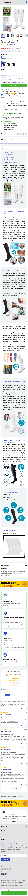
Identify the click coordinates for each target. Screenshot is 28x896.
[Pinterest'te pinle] (20, 134)
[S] (3, 64)
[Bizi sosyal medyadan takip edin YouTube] (7, 869)
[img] (4, 693)
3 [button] (14, 788)
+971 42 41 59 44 (14, 884)
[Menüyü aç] (2, 2)
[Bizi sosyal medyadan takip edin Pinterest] (5, 869)
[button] (4, 44)
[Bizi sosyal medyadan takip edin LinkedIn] (10, 869)
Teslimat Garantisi (7, 97)
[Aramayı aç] (22, 2)
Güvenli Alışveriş (7, 121)
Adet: (2, 74)
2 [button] (12, 788)
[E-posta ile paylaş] (26, 134)
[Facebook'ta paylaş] (18, 134)
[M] (8, 64)
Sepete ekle (14, 893)
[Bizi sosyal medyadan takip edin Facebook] (2, 869)
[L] (13, 64)
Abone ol (5, 859)
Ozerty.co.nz (4, 843)
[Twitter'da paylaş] (23, 134)
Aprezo (12, 42)
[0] (25, 2)
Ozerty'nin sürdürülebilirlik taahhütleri (12, 113)
